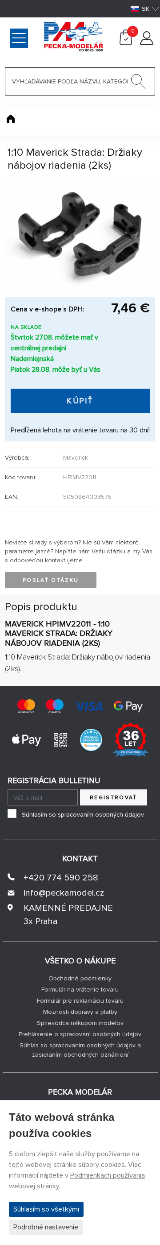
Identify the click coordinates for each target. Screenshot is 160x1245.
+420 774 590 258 (61, 877)
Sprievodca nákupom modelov (80, 1023)
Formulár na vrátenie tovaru (80, 989)
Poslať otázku (51, 580)
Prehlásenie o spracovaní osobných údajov (80, 1034)
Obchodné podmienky (80, 978)
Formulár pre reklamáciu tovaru (80, 1000)
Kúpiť (80, 401)
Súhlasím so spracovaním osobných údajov (83, 814)
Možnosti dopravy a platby (80, 1012)
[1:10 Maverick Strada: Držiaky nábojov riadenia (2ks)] (80, 235)
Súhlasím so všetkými (46, 1209)
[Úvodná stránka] (10, 119)
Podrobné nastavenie (45, 1227)
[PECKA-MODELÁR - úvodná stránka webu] (40, 36)
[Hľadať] (139, 84)
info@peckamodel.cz (64, 893)
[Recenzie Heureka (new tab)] (91, 739)
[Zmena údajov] (146, 42)
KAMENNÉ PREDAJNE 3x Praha (68, 915)
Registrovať (113, 797)
